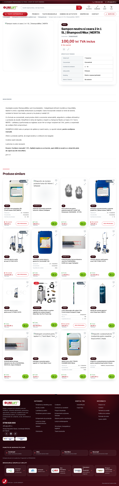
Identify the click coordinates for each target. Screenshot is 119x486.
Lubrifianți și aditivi (41, 410)
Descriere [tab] (7, 99)
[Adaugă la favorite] (64, 49)
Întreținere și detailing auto (44, 404)
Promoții (35, 14)
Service (111, 14)
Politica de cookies (104, 413)
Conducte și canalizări (61, 407)
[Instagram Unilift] (11, 434)
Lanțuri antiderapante (61, 421)
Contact (95, 14)
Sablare (38, 426)
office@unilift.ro (111, 2)
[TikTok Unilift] (15, 434)
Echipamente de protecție (43, 418)
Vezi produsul (22, 223)
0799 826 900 (99, 2)
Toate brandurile (49, 14)
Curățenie (58, 404)
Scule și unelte (40, 407)
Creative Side (112, 483)
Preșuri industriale (60, 410)
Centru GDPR (102, 419)
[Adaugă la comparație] (68, 49)
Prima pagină (6, 17)
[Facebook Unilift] (6, 434)
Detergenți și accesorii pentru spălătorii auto (24, 17)
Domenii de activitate (68, 14)
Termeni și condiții (103, 410)
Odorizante (39, 431)
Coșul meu (80, 407)
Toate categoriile (15, 14)
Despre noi (84, 14)
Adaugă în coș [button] (54, 223)
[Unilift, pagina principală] (10, 8)
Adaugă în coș (83, 223)
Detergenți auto (42, 17)
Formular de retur (103, 416)
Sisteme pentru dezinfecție (63, 418)
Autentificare (81, 404)
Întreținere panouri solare (43, 413)
